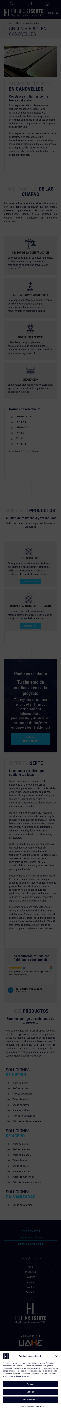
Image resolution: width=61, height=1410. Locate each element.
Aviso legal (40, 1406)
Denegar (30, 1392)
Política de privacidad (27, 1406)
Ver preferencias (30, 1399)
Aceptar (30, 1384)
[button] (56, 1356)
